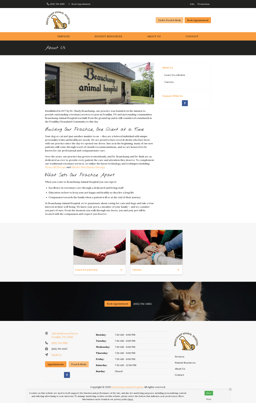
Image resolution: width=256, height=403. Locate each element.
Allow (208, 393)
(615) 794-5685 (142, 303)
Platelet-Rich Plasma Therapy (88, 167)
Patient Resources (108, 36)
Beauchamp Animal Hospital (127, 386)
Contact (192, 36)
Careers (169, 81)
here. (130, 399)
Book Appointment (197, 20)
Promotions (203, 4)
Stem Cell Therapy (55, 167)
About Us (154, 36)
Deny (208, 399)
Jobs (192, 4)
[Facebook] (185, 103)
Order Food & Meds (169, 20)
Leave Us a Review (174, 74)
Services (63, 36)
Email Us (56, 354)
